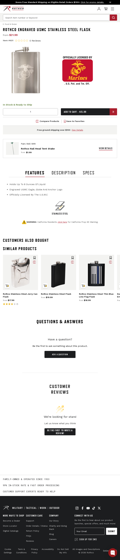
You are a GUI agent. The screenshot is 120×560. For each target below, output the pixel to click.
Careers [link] (52, 539)
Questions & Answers (60, 321)
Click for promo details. (92, 2)
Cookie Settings (8, 551)
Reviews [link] (30, 541)
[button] (60, 2)
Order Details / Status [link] (37, 526)
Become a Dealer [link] (11, 521)
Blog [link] (51, 534)
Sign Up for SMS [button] (88, 539)
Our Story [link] (54, 521)
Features (35, 172)
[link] (99, 9)
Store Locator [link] (10, 526)
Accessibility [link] (48, 549)
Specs (89, 172)
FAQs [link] (28, 536)
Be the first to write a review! (60, 432)
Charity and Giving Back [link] (58, 527)
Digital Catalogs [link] (10, 531)
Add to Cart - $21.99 (75, 111)
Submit (111, 531)
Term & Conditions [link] (21, 551)
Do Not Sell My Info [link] (63, 551)
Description (64, 172)
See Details (77, 130)
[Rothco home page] (13, 9)
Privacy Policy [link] (34, 551)
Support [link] (30, 521)
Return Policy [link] (32, 531)
